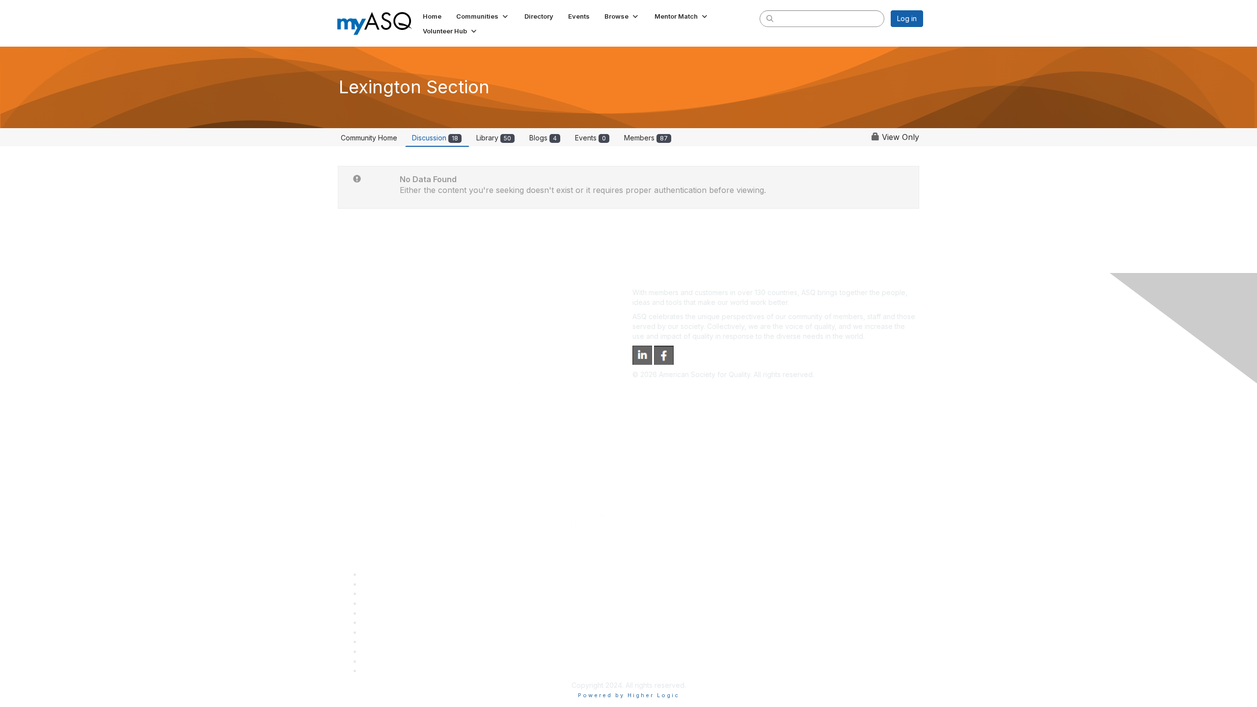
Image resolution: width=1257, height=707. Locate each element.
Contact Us (379, 632)
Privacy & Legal (386, 584)
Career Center (384, 593)
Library (493, 138)
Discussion (435, 138)
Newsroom (378, 670)
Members (646, 138)
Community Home (369, 138)
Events (590, 138)
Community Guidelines (397, 613)
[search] (770, 18)
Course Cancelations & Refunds (412, 641)
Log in (907, 18)
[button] (483, 16)
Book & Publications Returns (406, 622)
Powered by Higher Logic (629, 695)
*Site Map (377, 661)
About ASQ (379, 574)
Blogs (543, 138)
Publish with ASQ (388, 603)
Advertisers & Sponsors (399, 651)
